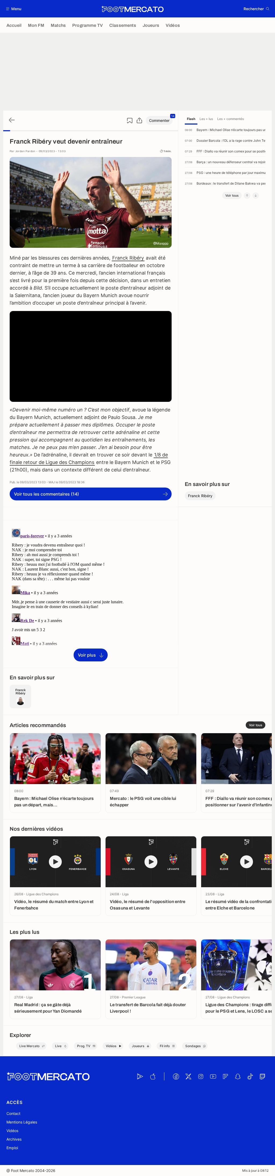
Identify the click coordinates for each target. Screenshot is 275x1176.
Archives (13, 1139)
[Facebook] (176, 1076)
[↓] (255, 195)
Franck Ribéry (128, 258)
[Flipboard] (225, 1076)
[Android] (140, 1076)
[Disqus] (91, 594)
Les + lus (206, 119)
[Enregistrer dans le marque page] (129, 120)
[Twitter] (188, 1076)
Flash (191, 119)
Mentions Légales (21, 1122)
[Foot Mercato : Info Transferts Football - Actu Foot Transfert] (132, 9)
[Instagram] (201, 1076)
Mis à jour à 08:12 (255, 1170)
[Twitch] (262, 1076)
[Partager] (139, 120)
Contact (13, 1113)
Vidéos (12, 1130)
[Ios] (153, 1076)
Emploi (12, 1147)
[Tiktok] (250, 1076)
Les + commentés (230, 119)
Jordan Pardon (25, 151)
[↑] (247, 195)
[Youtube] (213, 1076)
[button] (13, 8)
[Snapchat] (238, 1076)
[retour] (11, 120)
